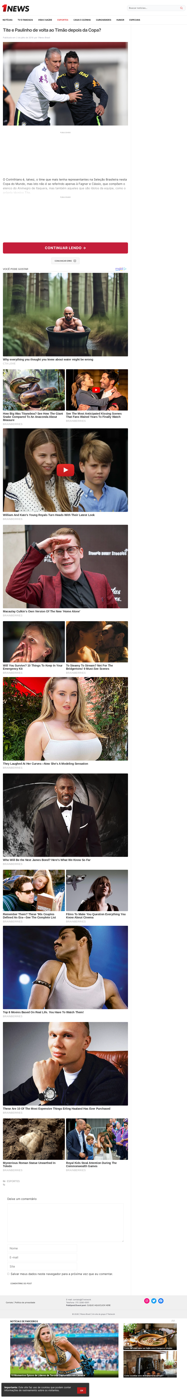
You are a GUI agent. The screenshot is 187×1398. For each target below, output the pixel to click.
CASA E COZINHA (82, 20)
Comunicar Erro (63, 261)
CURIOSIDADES (103, 20)
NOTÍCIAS (7, 20)
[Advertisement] (65, 154)
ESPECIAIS (134, 20)
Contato (9, 1302)
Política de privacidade (25, 1302)
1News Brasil (44, 37)
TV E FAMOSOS (25, 20)
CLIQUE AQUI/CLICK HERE (99, 1305)
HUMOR (120, 20)
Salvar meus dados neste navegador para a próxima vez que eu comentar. (62, 1274)
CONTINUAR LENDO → (65, 248)
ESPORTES (62, 20)
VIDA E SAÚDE (45, 20)
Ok (81, 1390)
